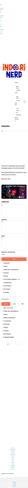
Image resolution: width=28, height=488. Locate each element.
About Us (12, 467)
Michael (6, 276)
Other (13, 459)
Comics (13, 457)
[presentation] (14, 259)
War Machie (7, 289)
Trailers (12, 453)
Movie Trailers (12, 454)
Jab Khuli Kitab (7, 283)
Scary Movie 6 (7, 286)
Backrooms (4, 220)
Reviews (12, 448)
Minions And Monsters (9, 318)
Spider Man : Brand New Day (8, 252)
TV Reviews (13, 451)
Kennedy (6, 292)
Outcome (6, 273)
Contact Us (13, 469)
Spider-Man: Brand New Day (11, 311)
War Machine (7, 334)
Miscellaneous (12, 465)
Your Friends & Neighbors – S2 (12, 279)
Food (13, 464)
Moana (3, 236)
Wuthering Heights (9, 337)
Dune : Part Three (8, 308)
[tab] (14, 259)
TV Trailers (13, 456)
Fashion (12, 462)
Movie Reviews (12, 449)
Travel (13, 461)
